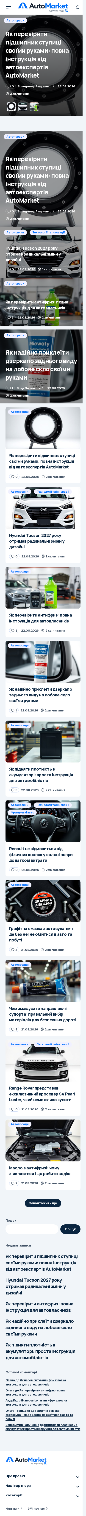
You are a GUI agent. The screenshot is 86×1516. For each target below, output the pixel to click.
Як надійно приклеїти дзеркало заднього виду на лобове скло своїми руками (40, 1327)
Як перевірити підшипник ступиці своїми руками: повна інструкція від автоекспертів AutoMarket (42, 1262)
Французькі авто (22, 812)
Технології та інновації (48, 20)
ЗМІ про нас (36, 1508)
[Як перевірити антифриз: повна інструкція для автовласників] (43, 302)
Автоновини (15, 20)
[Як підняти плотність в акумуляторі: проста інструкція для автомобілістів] (43, 742)
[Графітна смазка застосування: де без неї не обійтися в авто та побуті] (43, 901)
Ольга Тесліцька (18, 1410)
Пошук (11, 1220)
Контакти (12, 1508)
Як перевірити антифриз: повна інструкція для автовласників (40, 1307)
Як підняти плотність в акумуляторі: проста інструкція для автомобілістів (40, 1351)
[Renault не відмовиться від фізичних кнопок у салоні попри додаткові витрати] (43, 821)
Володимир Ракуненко (22, 1425)
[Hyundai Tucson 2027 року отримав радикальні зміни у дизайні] (43, 65)
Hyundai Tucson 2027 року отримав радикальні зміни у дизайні (36, 1286)
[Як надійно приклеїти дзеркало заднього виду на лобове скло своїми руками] (43, 366)
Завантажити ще (43, 1203)
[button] (8, 7)
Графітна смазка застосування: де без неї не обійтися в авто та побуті (39, 1415)
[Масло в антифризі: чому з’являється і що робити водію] (43, 1140)
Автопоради (15, 137)
